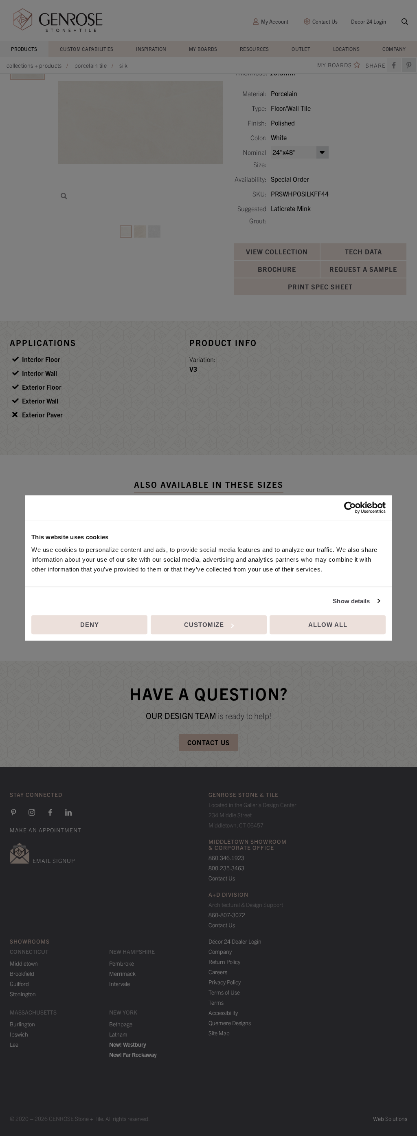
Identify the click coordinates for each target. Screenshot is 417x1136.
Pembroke (121, 963)
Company (394, 49)
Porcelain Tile (91, 65)
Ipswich (19, 1034)
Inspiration (151, 49)
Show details (351, 601)
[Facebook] (394, 65)
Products (24, 49)
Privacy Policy (224, 982)
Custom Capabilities (87, 49)
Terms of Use (224, 992)
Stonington (23, 993)
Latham (118, 1034)
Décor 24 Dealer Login (234, 941)
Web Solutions (390, 1118)
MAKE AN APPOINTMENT (45, 830)
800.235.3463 (226, 867)
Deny (89, 624)
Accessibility (223, 1012)
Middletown (24, 963)
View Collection (277, 251)
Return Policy (224, 961)
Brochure (277, 269)
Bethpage (120, 1024)
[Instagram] (31, 812)
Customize (204, 624)
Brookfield (22, 973)
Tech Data (363, 251)
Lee (14, 1044)
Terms (216, 1002)
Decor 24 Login (368, 21)
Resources (254, 49)
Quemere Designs (229, 1022)
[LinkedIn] (68, 812)
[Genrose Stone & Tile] (58, 20)
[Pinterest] (13, 812)
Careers (217, 971)
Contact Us (325, 21)
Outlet (301, 49)
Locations (346, 49)
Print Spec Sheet (320, 286)
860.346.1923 (226, 857)
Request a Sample (363, 269)
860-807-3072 (226, 914)
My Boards (203, 49)
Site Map (219, 1033)
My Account (274, 21)
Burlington (22, 1024)
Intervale (119, 983)
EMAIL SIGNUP (54, 860)
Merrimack (122, 973)
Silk (123, 65)
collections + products (34, 65)
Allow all (327, 624)
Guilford (19, 983)
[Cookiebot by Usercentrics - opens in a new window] (350, 507)
